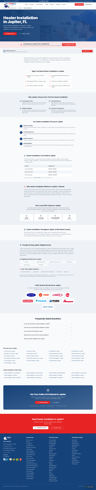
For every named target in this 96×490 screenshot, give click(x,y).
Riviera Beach (75, 460)
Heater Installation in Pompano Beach (35, 372)
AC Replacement (29, 474)
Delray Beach (75, 441)
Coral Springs (52, 445)
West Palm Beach (75, 445)
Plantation (51, 450)
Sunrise (50, 462)
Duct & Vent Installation (31, 467)
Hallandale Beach (53, 465)
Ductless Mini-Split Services (32, 465)
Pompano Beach (52, 441)
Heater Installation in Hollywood (56, 377)
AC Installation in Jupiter (54, 351)
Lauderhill (51, 474)
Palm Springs (74, 463)
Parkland (51, 446)
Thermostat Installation (31, 460)
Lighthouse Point (52, 479)
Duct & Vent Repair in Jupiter (78, 358)
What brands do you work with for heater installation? (36, 335)
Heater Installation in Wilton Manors (34, 377)
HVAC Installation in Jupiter (10, 362)
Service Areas (39, 4)
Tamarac (51, 458)
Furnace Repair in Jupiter (9, 360)
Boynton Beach (75, 443)
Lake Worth (74, 446)
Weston (50, 452)
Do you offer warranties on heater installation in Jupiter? (37, 323)
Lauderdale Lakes (53, 477)
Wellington (74, 458)
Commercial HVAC (30, 462)
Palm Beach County (12, 8)
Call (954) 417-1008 (69, 44)
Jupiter (20, 8)
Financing (58, 4)
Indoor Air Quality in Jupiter (32, 355)
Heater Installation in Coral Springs (79, 372)
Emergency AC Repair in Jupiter (11, 353)
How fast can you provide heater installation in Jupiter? (36, 327)
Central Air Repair (30, 476)
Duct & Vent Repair (30, 469)
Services (32, 4)
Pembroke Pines (52, 467)
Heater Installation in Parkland (10, 375)
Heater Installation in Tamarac (78, 377)
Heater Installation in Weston (78, 375)
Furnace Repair (29, 471)
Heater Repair (29, 449)
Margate (51, 463)
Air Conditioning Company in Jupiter (12, 358)
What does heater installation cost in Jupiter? (34, 338)
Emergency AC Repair (31, 447)
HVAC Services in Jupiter (9, 351)
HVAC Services (29, 440)
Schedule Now (88, 4)
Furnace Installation (30, 473)
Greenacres (74, 452)
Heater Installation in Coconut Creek (34, 375)
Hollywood (51, 457)
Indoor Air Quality (30, 458)
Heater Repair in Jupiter (32, 353)
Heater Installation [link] (28, 8)
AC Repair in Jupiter (31, 351)
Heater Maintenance (30, 452)
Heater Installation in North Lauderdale (12, 377)
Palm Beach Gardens (76, 453)
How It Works (56, 402)
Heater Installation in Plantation (55, 375)
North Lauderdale (53, 453)
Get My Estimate (43, 402)
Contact (64, 4)
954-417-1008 (37, 177)
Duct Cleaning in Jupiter (9, 355)
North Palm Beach (76, 462)
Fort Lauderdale (52, 440)
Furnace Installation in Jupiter (33, 360)
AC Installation (29, 443)
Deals (47, 4)
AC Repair (28, 441)
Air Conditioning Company (31, 463)
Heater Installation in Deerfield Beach (57, 372)
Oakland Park (52, 475)
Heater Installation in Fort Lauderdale (12, 372)
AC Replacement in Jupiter (55, 360)
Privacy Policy (81, 486)
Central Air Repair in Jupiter (78, 360)
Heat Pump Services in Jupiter (78, 353)
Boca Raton (74, 440)
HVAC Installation (29, 478)
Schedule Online (57, 427)
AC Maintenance (29, 445)
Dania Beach (51, 469)
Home (26, 4)
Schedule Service (10, 33)
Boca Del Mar (75, 450)
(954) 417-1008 (44, 1)
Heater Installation (30, 451)
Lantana (73, 448)
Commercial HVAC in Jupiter (78, 355)
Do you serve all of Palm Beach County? (33, 331)
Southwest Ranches (53, 480)
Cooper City (51, 460)
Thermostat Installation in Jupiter (56, 355)
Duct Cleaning (29, 456)
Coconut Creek (52, 448)
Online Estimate (79, 4)
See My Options (86, 51)
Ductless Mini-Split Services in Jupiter (35, 358)
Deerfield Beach (52, 443)
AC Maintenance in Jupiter (77, 351)
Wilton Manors (52, 455)
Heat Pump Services (30, 454)
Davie (50, 472)
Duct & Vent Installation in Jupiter (56, 358)
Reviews (52, 4)
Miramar (50, 470)
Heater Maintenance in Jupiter (55, 353)
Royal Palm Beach (76, 457)
